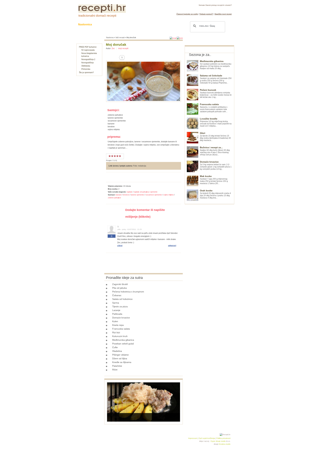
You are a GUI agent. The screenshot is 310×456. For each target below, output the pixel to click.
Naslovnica (85, 24)
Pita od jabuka (119, 288)
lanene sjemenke (137, 195)
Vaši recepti (119, 37)
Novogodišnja (87, 63)
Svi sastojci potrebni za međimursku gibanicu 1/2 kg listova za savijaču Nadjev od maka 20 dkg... (215, 65)
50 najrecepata (88, 50)
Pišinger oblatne (120, 354)
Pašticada (117, 314)
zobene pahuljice (114, 198)
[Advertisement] (209, 252)
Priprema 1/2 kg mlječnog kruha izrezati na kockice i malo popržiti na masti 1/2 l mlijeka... (216, 122)
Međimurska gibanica (123, 340)
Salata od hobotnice (122, 299)
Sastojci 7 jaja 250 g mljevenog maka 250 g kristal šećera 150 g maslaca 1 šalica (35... (214, 180)
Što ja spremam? (86, 72)
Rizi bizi (116, 332)
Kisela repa (118, 325)
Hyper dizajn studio (218, 441)
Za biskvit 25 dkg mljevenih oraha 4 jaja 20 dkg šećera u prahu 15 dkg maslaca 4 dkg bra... (215, 194)
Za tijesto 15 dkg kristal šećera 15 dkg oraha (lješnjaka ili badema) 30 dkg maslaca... (215, 136)
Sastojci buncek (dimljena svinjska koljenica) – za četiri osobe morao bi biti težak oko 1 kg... (216, 93)
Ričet (114, 369)
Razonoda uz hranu (166, 24)
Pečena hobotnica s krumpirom (128, 291)
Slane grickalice (138, 24)
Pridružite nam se (222, 9)
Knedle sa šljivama (121, 362)
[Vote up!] (112, 240)
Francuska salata (121, 328)
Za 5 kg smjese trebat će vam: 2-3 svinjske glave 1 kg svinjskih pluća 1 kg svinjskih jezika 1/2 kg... (216, 165)
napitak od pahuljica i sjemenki (145, 192)
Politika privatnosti (223, 438)
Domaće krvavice (121, 317)
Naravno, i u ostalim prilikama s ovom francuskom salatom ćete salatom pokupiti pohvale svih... (213, 108)
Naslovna (110, 37)
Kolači (118, 24)
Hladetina (117, 351)
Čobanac (116, 295)
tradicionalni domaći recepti (97, 15)
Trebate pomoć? (206, 14)
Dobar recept (112, 156)
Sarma (115, 302)
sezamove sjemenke (154, 195)
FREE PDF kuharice (88, 47)
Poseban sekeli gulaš (123, 343)
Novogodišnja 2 (88, 59)
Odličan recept (117, 156)
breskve (126, 195)
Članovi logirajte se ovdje (187, 14)
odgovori (172, 245)
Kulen (115, 321)
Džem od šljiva (119, 358)
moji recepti (123, 48)
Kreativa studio (224, 444)
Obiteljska (85, 66)
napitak (129, 192)
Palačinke (117, 366)
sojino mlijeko (168, 195)
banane (119, 195)
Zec (113, 48)
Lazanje (116, 310)
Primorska (85, 69)
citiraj (119, 245)
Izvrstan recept (120, 156)
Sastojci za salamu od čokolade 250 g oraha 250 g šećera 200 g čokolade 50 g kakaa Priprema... (216, 79)
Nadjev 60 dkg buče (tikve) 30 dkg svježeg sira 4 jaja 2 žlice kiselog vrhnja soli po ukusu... (215, 151)
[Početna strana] (102, 12)
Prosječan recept (109, 156)
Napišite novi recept (223, 14)
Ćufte (115, 347)
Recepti (103, 24)
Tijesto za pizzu (120, 306)
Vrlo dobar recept (115, 156)
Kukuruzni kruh (120, 336)
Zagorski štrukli (120, 284)
